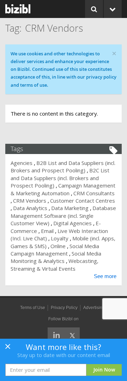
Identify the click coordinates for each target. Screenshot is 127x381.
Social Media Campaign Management (55, 249)
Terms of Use (32, 307)
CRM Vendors (29, 200)
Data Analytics (30, 207)
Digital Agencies (72, 223)
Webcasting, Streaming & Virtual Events (54, 264)
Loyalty (59, 238)
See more (105, 276)
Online (58, 246)
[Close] (8, 348)
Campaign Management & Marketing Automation (63, 189)
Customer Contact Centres (82, 200)
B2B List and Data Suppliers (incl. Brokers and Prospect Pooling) (63, 166)
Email (47, 230)
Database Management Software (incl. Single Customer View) (63, 215)
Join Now (104, 369)
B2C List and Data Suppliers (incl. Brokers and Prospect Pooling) (60, 178)
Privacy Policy (64, 307)
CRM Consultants (94, 193)
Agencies (21, 162)
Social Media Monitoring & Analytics (56, 257)
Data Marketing (70, 207)
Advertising (94, 307)
